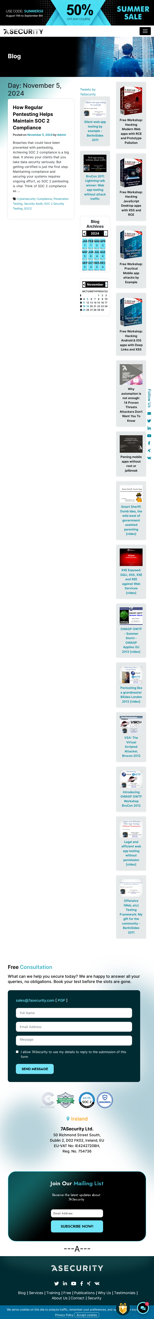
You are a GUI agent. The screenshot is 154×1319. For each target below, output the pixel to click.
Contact (77, 1298)
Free (67, 1293)
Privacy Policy (64, 1315)
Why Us (104, 1293)
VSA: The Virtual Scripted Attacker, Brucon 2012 (131, 747)
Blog (22, 1293)
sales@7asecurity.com (35, 1000)
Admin (61, 134)
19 (87, 306)
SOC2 (28, 208)
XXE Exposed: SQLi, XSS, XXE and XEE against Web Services (131, 579)
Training (53, 1293)
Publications (84, 1293)
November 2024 (95, 284)
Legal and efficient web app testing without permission (131, 851)
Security (94, 1298)
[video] (131, 534)
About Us (59, 1298)
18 (84, 306)
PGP (61, 1000)
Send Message (35, 1069)
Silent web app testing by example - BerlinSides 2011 (95, 131)
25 (84, 309)
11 (84, 302)
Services (36, 1293)
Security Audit (33, 203)
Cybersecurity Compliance (34, 198)
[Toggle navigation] (145, 31)
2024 (95, 233)
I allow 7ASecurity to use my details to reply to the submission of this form (73, 1054)
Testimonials (124, 1293)
